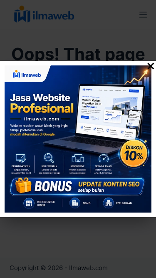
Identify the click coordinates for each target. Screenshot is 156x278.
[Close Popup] (151, 67)
